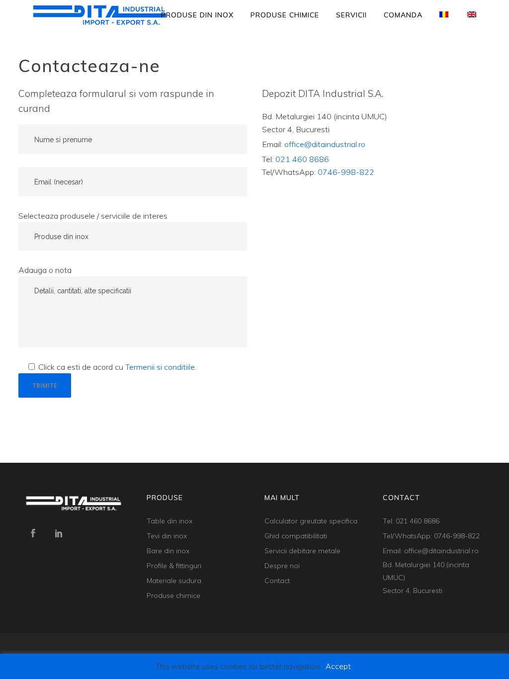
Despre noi (282, 565)
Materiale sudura (174, 580)
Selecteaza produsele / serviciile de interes (93, 216)
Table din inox (169, 520)
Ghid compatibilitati (295, 535)
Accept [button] (338, 666)
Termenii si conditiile (160, 367)
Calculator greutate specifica (310, 520)
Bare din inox (168, 550)
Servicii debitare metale (302, 550)
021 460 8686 (302, 159)
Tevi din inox (167, 535)
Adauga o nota (45, 270)
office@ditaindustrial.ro (324, 144)
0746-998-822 (346, 172)
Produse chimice (173, 595)
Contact (277, 580)
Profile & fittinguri (174, 565)
